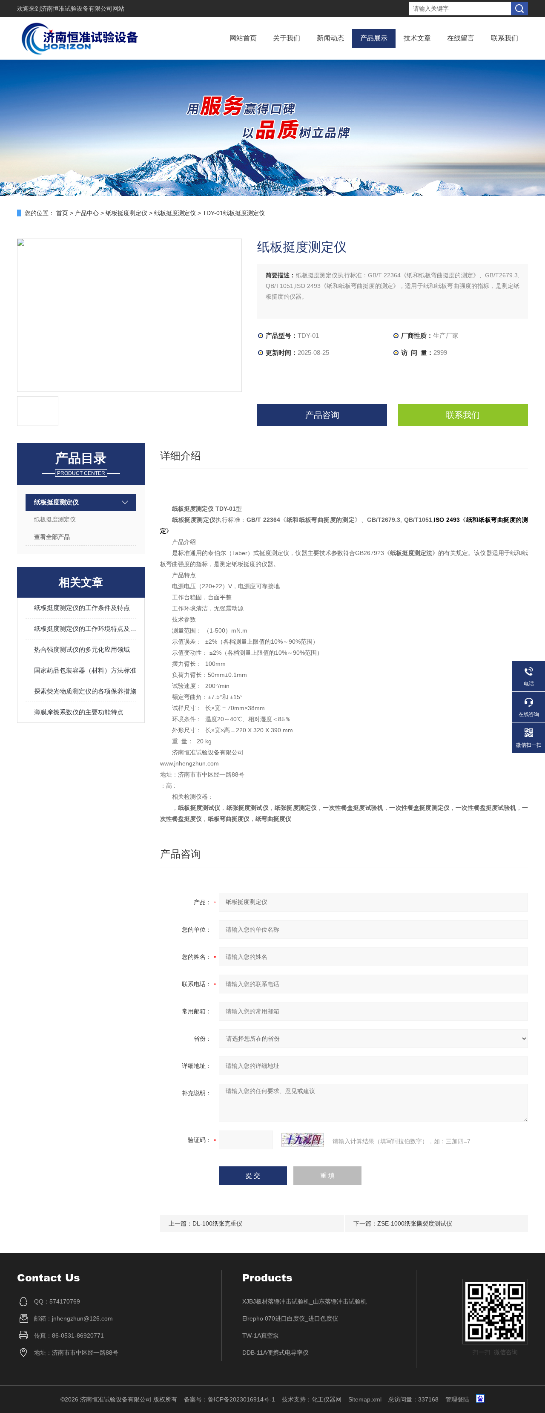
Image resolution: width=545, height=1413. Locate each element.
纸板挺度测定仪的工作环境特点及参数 (85, 628)
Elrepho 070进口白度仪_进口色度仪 (290, 1318)
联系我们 (504, 38)
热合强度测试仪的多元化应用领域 (82, 649)
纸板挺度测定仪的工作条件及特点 (82, 607)
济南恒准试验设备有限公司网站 (82, 8)
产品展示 (373, 38)
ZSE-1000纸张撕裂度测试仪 (414, 1223)
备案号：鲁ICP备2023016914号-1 (229, 1399)
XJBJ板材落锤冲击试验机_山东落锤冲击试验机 (304, 1301)
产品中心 (87, 213)
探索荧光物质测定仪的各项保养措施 (85, 691)
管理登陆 (457, 1399)
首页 (62, 213)
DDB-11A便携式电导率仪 (275, 1352)
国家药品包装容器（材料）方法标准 (85, 670)
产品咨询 (322, 415)
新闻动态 (330, 38)
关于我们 (286, 38)
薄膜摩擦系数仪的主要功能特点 (78, 712)
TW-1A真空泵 (260, 1335)
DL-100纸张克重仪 (217, 1223)
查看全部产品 (52, 536)
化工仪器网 (326, 1399)
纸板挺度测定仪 (126, 213)
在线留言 (460, 38)
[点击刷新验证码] (302, 1140)
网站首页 (243, 38)
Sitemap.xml (365, 1399)
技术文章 (417, 38)
